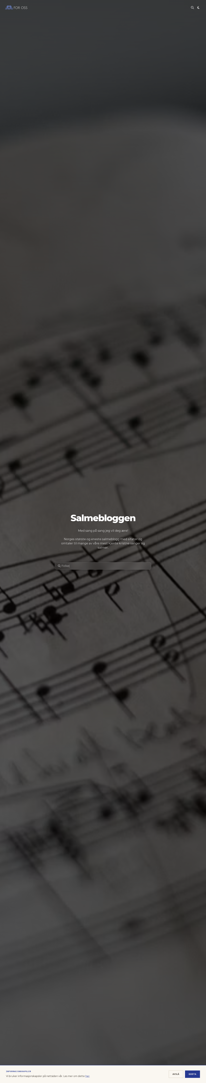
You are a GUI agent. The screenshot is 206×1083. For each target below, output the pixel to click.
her (87, 1076)
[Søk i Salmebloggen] (192, 7)
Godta (192, 1074)
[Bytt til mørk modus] (198, 7)
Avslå (176, 1074)
